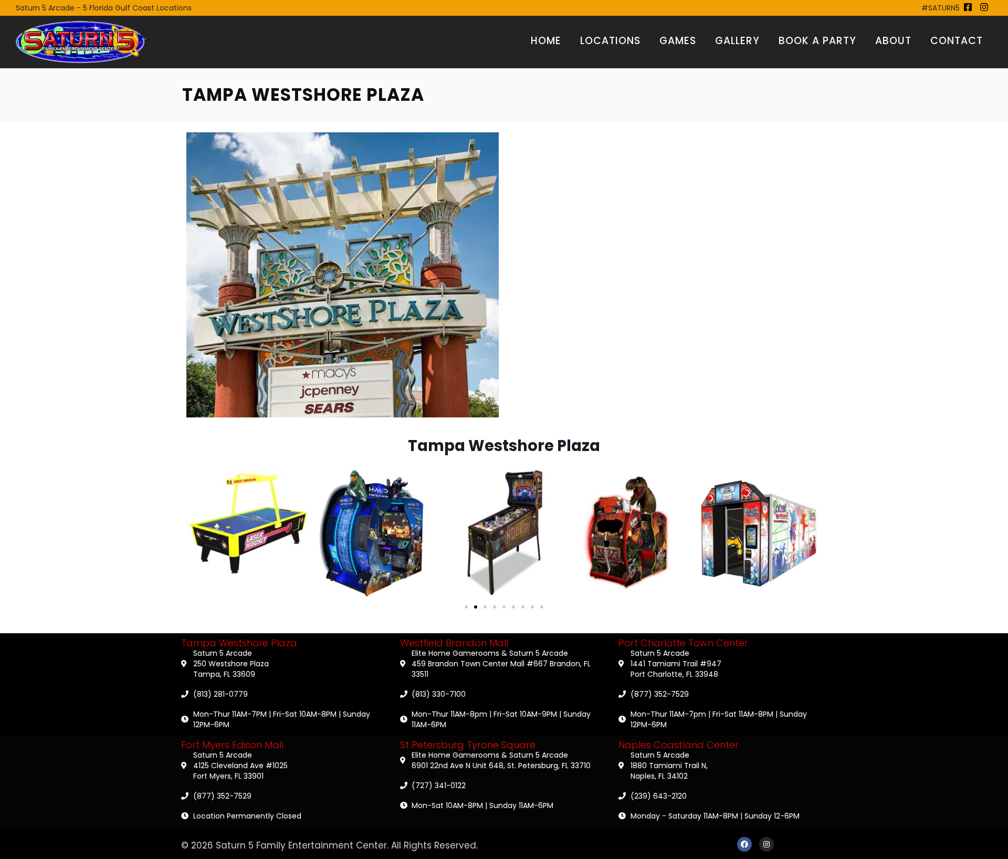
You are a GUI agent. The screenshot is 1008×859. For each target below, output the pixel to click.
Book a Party (817, 41)
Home (546, 41)
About (893, 41)
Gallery (737, 41)
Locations (610, 41)
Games (677, 41)
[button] (466, 607)
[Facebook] (744, 844)
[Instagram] (766, 844)
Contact (956, 41)
